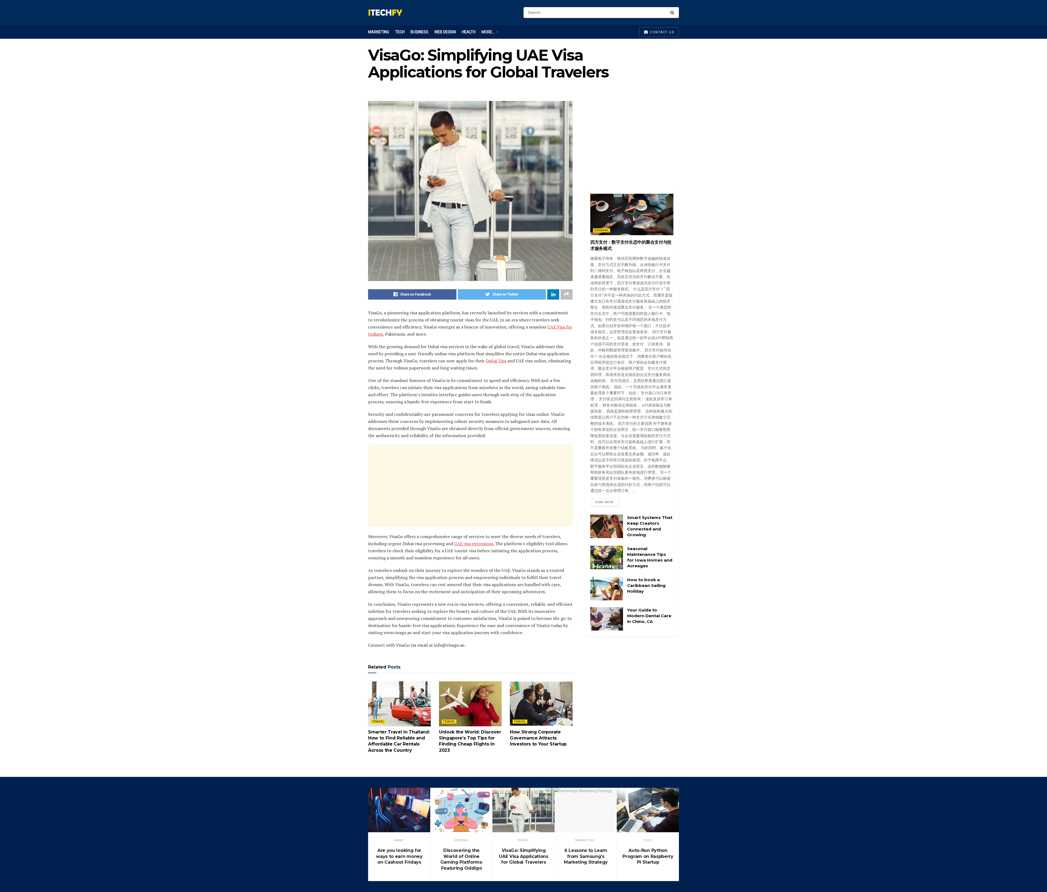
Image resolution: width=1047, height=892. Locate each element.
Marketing (378, 32)
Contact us (661, 32)
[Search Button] (673, 12)
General (601, 230)
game (399, 840)
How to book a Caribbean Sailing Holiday (646, 585)
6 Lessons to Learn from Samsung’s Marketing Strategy (586, 856)
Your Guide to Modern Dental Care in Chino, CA (649, 615)
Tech (400, 32)
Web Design (445, 32)
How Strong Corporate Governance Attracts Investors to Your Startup (538, 738)
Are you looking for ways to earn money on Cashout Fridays (399, 856)
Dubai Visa (496, 361)
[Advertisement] (470, 485)
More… (488, 32)
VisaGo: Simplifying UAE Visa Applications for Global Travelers (523, 856)
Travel (378, 721)
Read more (604, 502)
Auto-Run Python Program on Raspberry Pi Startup (647, 856)
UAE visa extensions (473, 544)
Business (419, 32)
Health (469, 32)
